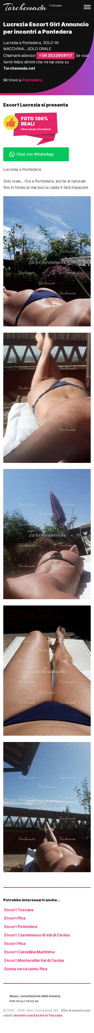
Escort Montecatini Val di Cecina (34, 960)
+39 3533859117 (55, 55)
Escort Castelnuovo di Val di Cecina (37, 935)
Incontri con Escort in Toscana (38, 1015)
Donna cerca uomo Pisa (25, 969)
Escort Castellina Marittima (29, 952)
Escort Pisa (14, 918)
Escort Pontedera (20, 926)
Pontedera (32, 80)
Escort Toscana (18, 910)
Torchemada (25, 7)
